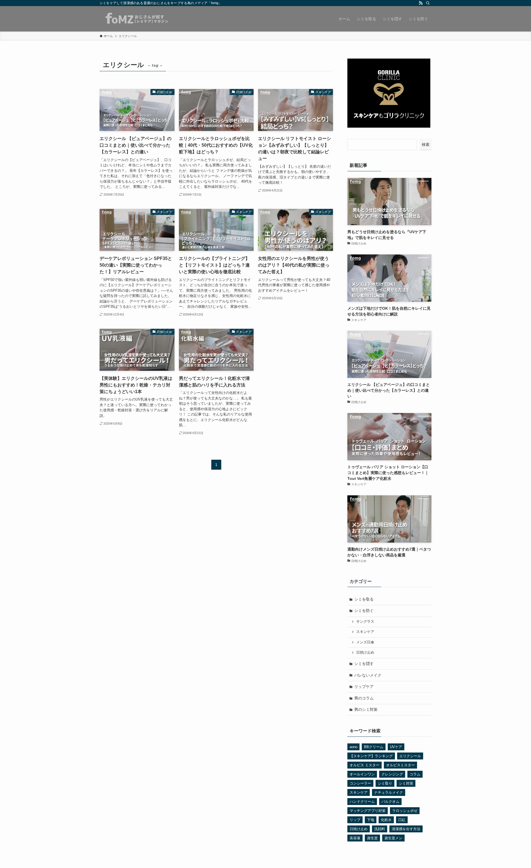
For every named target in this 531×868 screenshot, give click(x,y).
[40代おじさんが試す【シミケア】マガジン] (136, 18)
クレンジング (392, 774)
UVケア (396, 747)
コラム (415, 774)
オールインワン (362, 774)
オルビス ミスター (364, 765)
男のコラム (364, 698)
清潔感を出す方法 (406, 829)
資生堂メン (393, 838)
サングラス (365, 622)
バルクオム (390, 801)
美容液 (355, 838)
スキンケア (365, 632)
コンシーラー (360, 783)
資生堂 (372, 838)
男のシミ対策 (366, 709)
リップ (355, 820)
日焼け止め (365, 652)
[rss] (420, 3)
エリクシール (410, 756)
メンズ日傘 (365, 642)
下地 (370, 820)
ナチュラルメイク (388, 792)
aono (353, 747)
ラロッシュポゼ (404, 811)
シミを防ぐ (364, 610)
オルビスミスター (400, 765)
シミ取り (385, 783)
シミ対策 (406, 783)
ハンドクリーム (362, 801)
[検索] (427, 3)
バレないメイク (367, 675)
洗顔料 (379, 829)
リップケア (364, 686)
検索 (426, 144)
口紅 (401, 820)
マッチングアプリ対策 (368, 811)
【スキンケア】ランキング (371, 756)
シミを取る (364, 599)
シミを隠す (364, 663)
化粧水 (386, 820)
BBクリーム (373, 747)
